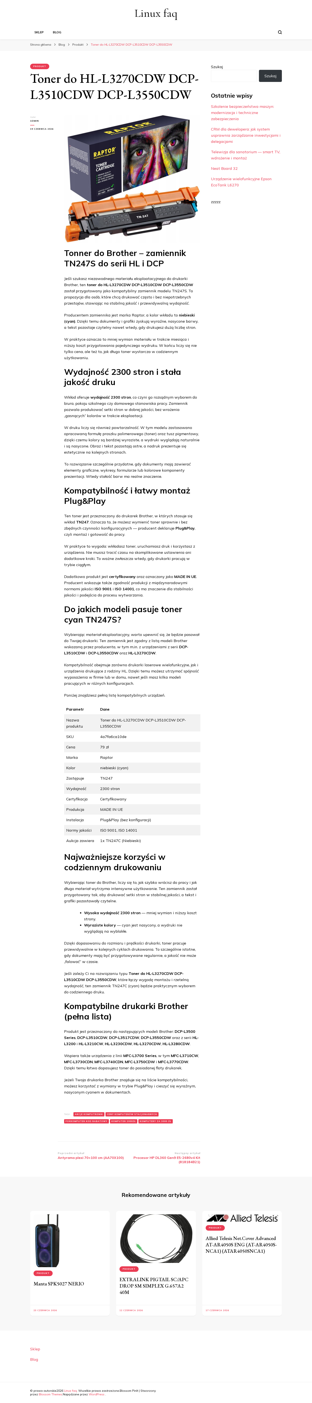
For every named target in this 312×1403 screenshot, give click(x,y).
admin (34, 120)
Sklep (39, 32)
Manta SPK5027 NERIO (59, 1283)
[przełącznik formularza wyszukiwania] (280, 32)
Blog (57, 32)
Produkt (39, 66)
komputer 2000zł (123, 1121)
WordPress (96, 1394)
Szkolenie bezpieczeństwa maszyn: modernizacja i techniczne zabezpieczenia (242, 112)
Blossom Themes (50, 1394)
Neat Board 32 (224, 168)
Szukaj (217, 66)
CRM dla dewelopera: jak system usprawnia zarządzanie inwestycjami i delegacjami (246, 135)
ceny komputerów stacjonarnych (132, 1114)
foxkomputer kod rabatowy (86, 1121)
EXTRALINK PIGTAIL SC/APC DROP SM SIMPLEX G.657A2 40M (153, 1285)
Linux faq (156, 13)
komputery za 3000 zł (155, 1121)
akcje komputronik (89, 1114)
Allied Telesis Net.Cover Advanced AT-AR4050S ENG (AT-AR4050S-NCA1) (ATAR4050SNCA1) (241, 1244)
